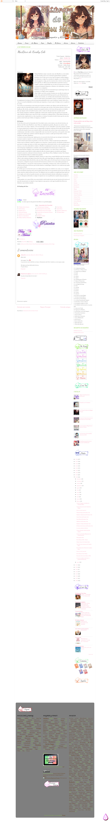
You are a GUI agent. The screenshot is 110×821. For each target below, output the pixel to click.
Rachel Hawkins (87, 785)
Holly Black (86, 741)
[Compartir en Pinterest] (42, 242)
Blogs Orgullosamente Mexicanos (85, 395)
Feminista (45, 728)
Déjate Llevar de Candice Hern (83, 542)
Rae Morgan (81, 787)
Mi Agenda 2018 (80, 537)
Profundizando (77, 199)
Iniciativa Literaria (34, 731)
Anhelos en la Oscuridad (25, 214)
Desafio (29, 723)
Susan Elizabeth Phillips (85, 802)
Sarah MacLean (72, 794)
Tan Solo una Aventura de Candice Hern (84, 544)
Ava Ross (71, 723)
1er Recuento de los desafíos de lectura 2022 (86, 434)
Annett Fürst (82, 721)
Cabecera (21, 720)
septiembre (79, 485)
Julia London (87, 750)
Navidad (45, 736)
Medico (56, 735)
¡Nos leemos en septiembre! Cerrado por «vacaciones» (85, 640)
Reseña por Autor (77, 193)
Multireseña (27, 738)
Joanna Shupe (85, 749)
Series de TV (76, 185)
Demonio (50, 725)
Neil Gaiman (85, 778)
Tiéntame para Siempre (43, 207)
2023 (76, 466)
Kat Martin (82, 754)
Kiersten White (85, 757)
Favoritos (76, 177)
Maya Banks (90, 775)
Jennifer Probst (72, 749)
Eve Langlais (71, 737)
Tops (36, 749)
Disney (24, 725)
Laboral (65, 733)
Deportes (57, 725)
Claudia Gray (72, 732)
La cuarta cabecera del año (82, 528)
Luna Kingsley (85, 768)
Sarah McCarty (83, 794)
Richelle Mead (72, 790)
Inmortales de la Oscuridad (45, 205)
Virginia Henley (81, 809)
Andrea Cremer (73, 720)
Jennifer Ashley (77, 747)
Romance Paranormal (65, 60)
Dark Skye (59, 207)
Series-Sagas (51, 244)
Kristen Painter (88, 758)
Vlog (23, 751)
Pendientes (81, 43)
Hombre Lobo (52, 732)
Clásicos (63, 722)
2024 (76, 463)
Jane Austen (77, 746)
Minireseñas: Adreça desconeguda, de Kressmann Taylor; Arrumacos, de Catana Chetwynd (86, 606)
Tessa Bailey (84, 806)
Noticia (35, 738)
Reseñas (20, 43)
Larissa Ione (77, 762)
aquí (80, 78)
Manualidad (32, 732)
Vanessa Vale (78, 808)
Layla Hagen (88, 763)
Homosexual (45, 733)
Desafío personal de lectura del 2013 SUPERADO (86, 441)
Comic (44, 723)
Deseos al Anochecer (24, 216)
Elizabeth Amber (87, 734)
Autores (66, 43)
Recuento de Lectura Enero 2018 (84, 556)
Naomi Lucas (77, 778)
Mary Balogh (72, 775)
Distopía (63, 725)
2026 (76, 459)
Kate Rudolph (90, 754)
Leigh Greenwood (73, 765)
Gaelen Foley (88, 737)
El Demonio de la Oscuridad (44, 210)
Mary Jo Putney (81, 775)
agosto (78, 488)
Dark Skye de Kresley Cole (82, 519)
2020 (76, 472)
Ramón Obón (88, 787)
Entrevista (21, 728)
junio (78, 492)
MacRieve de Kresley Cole (82, 521)
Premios (19, 743)
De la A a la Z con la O (81, 510)
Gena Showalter (73, 739)
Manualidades (77, 205)
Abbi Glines (71, 718)
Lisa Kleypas (74, 767)
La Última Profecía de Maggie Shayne (86, 410)
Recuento (27, 745)
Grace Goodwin (84, 739)
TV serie (19, 749)
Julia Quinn (72, 752)
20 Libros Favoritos (78, 233)
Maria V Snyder (81, 773)
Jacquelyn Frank (84, 744)
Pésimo (34, 743)
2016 (76, 567)
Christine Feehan (76, 731)
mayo (78, 494)
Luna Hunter (77, 768)
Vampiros (51, 748)
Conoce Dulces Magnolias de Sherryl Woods (86, 426)
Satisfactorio (25, 747)
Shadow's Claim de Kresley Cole (83, 523)
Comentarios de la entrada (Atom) (30, 310)
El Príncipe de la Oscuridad (43, 209)
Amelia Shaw (90, 718)
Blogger (64, 815)
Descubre (76, 175)
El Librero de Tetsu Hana (80, 593)
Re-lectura (62, 740)
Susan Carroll (74, 802)
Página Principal (45, 307)
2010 (76, 580)
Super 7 (75, 179)
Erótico (53, 727)
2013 (76, 574)
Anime (75, 181)
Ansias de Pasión (23, 212)
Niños (56, 736)
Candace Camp (78, 726)
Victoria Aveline (86, 808)
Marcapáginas (22, 734)
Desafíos (49, 43)
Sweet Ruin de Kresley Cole (83, 517)
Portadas (36, 741)
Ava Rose (90, 721)
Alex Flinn (76, 718)
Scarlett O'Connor (79, 795)
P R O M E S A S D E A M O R (81, 629)
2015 (76, 569)
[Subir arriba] (106, 816)
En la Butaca (76, 187)
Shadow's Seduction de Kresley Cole (84, 514)
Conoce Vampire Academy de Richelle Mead (83, 503)
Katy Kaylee (85, 755)
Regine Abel (72, 789)
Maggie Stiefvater (78, 771)
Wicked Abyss (60, 212)
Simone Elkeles (77, 798)
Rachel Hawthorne (73, 787)
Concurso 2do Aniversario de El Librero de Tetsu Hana (86, 418)
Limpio (46, 735)
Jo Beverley (79, 749)
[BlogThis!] (38, 242)
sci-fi (53, 749)
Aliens (55, 718)
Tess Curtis (77, 806)
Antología (63, 718)
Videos (18, 751)
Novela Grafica (20, 740)
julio (78, 490)
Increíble (26, 244)
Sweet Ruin (59, 209)
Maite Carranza (87, 771)
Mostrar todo (91, 654)
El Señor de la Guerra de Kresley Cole (85, 526)
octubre (78, 483)
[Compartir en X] (40, 242)
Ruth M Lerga (74, 792)
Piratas (63, 738)
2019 (76, 475)
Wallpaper (28, 750)
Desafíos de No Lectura (79, 332)
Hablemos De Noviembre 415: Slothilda (84, 623)
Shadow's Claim (41, 216)
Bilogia (62, 720)
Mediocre (30, 734)
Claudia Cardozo (87, 731)
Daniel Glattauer (87, 732)
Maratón (39, 732)
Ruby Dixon (89, 790)
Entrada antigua (65, 307)
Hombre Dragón (56, 730)
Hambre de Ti (22, 210)
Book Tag (76, 203)
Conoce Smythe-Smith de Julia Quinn (83, 531)
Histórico (45, 730)
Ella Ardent (81, 736)
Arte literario (78, 637)
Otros (28, 740)
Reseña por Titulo (78, 191)
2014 (76, 571)
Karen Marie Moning (73, 754)
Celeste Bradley (72, 729)
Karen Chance (88, 752)
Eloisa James (88, 736)
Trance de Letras (78, 611)
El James (80, 734)
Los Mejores (34, 43)
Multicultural (63, 735)
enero (78, 562)
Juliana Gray (81, 752)
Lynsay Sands (83, 770)
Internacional (51, 733)
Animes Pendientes (78, 195)
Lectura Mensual (77, 201)
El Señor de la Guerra (24, 207)
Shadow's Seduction (62, 210)
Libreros (19, 732)
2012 (76, 576)
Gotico (57, 728)
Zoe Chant (88, 810)
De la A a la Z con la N (81, 551)
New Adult (51, 736)
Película (19, 741)
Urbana (44, 747)
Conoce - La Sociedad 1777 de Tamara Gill (85, 595)
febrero (78, 501)
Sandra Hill (89, 792)
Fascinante (30, 728)
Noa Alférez (85, 780)
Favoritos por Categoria (79, 235)
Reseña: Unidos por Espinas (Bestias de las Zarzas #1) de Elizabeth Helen (86, 615)
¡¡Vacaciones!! (84, 630)
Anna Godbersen (89, 720)
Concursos (20, 721)
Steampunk (63, 744)
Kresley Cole (31, 244)
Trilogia (61, 746)
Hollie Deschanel (79, 740)
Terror (53, 746)
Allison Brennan (83, 718)
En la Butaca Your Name (82, 553)
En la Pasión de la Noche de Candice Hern (84, 548)
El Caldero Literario (79, 620)
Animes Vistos (77, 197)
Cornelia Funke (79, 732)
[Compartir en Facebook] (41, 242)
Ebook (45, 727)
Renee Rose (79, 789)
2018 (76, 477)
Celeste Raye (81, 729)
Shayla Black (71, 797)
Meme (37, 734)
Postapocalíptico (46, 740)
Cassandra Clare (80, 728)
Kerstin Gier (77, 757)
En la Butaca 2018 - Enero (82, 539)
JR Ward (90, 742)
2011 (76, 578)
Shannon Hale (88, 795)
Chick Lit (57, 722)
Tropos (42, 43)
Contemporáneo (53, 724)
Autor (26, 718)
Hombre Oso (62, 732)
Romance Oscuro (64, 742)
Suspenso (45, 746)
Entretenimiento (38, 726)
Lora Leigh (84, 767)
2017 (76, 565)
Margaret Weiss (72, 773)
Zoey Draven (72, 811)
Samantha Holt (82, 792)
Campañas (30, 720)
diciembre (79, 479)
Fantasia (61, 727)
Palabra (36, 740)
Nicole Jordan (77, 780)
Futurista (51, 728)
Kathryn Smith (75, 755)
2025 (76, 461)
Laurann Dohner (79, 763)
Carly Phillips (72, 728)
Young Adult (47, 749)
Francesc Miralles (80, 737)
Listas (24, 733)
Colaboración (36, 720)
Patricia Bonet (80, 784)
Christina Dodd (89, 729)
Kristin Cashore (72, 760)
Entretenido (28, 726)
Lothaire (39, 214)
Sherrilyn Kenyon (81, 797)
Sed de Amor (21, 209)
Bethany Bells (78, 723)
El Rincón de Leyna (79, 646)
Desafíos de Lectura (78, 330)
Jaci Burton (74, 744)
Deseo (18, 725)
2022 (76, 468)
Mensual (19, 736)
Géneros (73, 43)
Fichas (38, 728)
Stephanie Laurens (79, 800)
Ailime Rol (23, 255)
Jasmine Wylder (85, 746)
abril (78, 496)
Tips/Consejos (29, 749)
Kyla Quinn (79, 760)
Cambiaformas (47, 722)
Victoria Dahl (72, 810)
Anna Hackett (74, 721)
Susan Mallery (72, 803)
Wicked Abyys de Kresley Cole (83, 512)
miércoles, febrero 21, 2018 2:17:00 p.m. (34, 255)
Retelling (45, 742)
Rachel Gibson (78, 785)
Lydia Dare (75, 770)
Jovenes (58, 733)
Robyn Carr (81, 790)
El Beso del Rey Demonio (25, 217)
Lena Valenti (81, 765)
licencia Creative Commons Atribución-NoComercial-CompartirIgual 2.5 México (54, 775)
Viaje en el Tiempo (62, 747)
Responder (23, 269)
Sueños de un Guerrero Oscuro (45, 212)
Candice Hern (88, 726)
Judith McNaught (78, 750)
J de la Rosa (76, 742)
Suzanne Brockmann (82, 803)
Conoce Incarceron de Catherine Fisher (84, 507)
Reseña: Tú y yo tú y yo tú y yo (86, 648)
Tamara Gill (77, 805)
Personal (28, 741)
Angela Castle (81, 720)
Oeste (46, 738)
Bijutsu (33, 718)
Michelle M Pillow (83, 776)
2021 (76, 470)
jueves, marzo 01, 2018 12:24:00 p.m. (39, 273)
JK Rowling (82, 742)
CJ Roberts (85, 724)
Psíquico (55, 740)
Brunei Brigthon (77, 724)
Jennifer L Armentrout (87, 747)
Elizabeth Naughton (73, 736)
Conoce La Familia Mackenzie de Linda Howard (84, 534)
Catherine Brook (89, 728)
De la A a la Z (37, 721)
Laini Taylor (86, 760)
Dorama (75, 183)
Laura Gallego (85, 762)
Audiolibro (45, 720)
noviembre (79, 481)
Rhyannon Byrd (88, 789)
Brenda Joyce (85, 723)
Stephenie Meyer (89, 800)
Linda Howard (90, 765)
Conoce (26, 43)
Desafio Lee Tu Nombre (85, 402)
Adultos (22, 244)
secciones (80, 83)
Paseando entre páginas (26, 273)
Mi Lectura (58, 43)
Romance (47, 244)
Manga (75, 189)
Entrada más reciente (23, 307)
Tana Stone (84, 805)
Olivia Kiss (83, 782)
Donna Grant (72, 734)
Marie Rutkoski (89, 773)
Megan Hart (74, 776)
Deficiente (21, 723)
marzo (78, 499)
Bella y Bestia (54, 720)
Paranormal (37, 244)
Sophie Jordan (85, 798)
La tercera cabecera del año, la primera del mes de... (83, 558)
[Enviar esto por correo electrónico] (37, 242)
